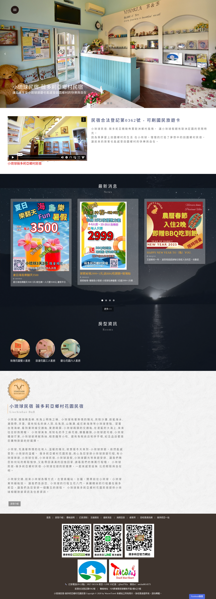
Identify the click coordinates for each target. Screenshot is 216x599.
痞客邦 (132, 517)
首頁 (48, 517)
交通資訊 (95, 517)
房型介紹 (14, 504)
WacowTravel (110, 593)
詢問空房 (121, 517)
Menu (15, 10)
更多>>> (108, 309)
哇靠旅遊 (141, 593)
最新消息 (107, 517)
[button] (5, 54)
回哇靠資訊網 (146, 517)
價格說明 (70, 517)
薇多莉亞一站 (163, 517)
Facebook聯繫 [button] (197, 596)
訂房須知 (83, 517)
